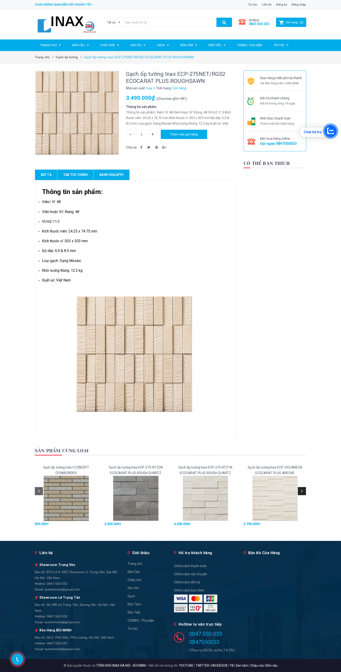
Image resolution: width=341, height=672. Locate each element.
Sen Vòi (133, 588)
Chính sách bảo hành (189, 590)
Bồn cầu (272, 665)
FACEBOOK (219, 665)
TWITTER (202, 665)
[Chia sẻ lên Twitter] (149, 147)
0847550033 (286, 143)
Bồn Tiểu (134, 612)
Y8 (232, 665)
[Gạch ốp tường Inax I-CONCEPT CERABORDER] (66, 498)
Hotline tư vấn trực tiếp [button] (200, 624)
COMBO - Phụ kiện (141, 620)
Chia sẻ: (131, 147)
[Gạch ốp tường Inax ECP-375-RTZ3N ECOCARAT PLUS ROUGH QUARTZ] (135, 498)
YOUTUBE (186, 665)
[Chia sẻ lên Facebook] (141, 147)
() (294, 22)
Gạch (131, 596)
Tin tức (252, 4)
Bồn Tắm (134, 604)
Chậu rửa (134, 580)
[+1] (164, 147)
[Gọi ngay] (17, 659)
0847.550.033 (57, 583)
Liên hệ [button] (46, 553)
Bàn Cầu (134, 572)
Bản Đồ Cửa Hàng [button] (264, 553)
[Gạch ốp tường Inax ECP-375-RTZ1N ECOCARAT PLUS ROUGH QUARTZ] (205, 498)
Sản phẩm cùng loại (62, 450)
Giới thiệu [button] (140, 553)
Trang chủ (135, 563)
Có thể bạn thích (267, 163)
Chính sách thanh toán (190, 566)
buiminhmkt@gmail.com (62, 589)
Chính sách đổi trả (187, 582)
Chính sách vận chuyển (190, 574)
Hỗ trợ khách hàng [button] (195, 553)
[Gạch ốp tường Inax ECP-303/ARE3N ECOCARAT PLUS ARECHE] (275, 498)
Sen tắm (242, 665)
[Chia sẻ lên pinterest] (156, 147)
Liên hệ (266, 4)
